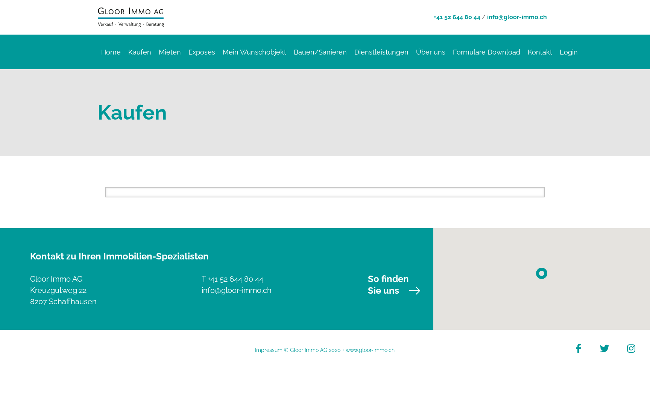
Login (569, 52)
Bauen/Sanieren (320, 52)
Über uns (430, 52)
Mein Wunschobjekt (254, 52)
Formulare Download (486, 52)
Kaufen (139, 52)
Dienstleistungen (381, 52)
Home (111, 52)
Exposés (201, 52)
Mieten (170, 52)
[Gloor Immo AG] (130, 16)
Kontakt (540, 52)
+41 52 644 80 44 (457, 17)
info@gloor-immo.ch (517, 17)
